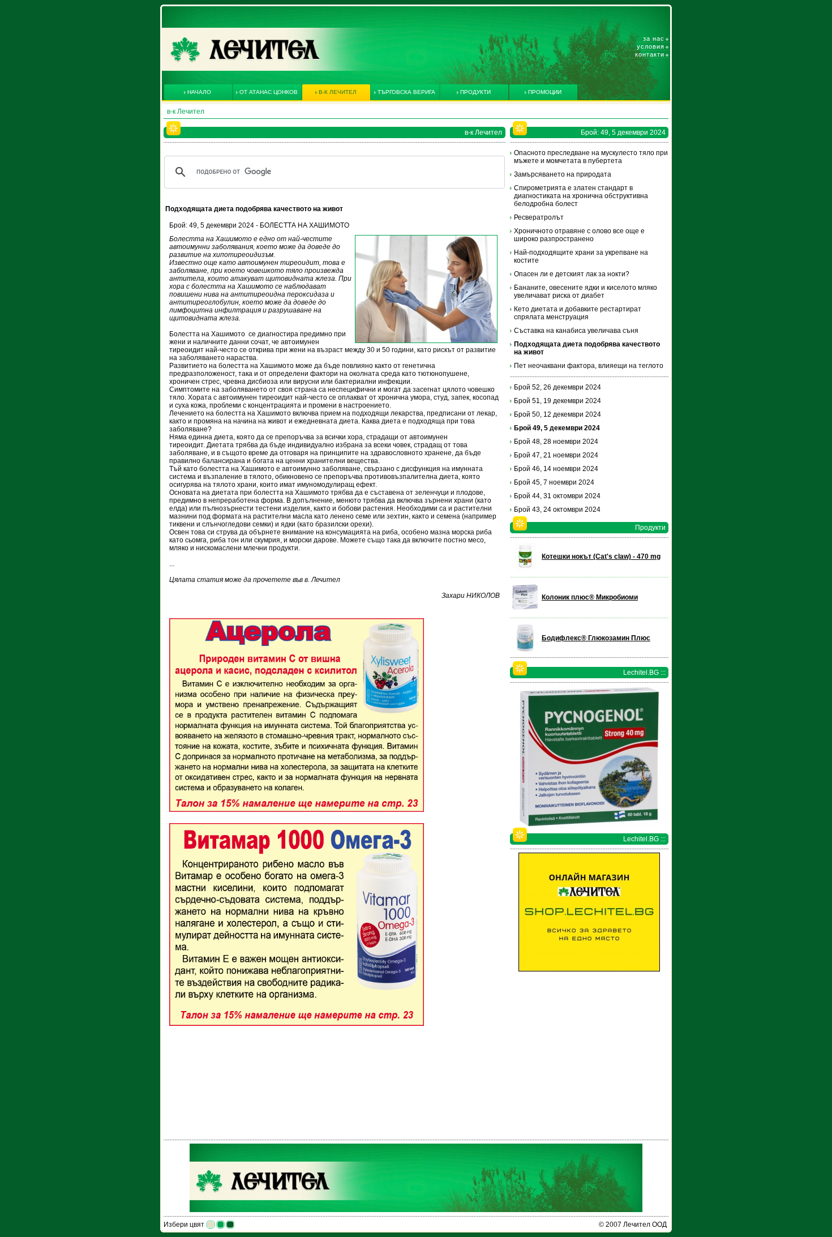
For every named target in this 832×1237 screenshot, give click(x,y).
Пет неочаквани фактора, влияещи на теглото (588, 366)
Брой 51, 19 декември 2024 (557, 401)
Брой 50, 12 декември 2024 (557, 414)
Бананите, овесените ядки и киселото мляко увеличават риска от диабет (585, 291)
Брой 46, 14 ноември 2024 (556, 469)
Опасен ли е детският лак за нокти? (571, 274)
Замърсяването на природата (562, 174)
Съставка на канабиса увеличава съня (576, 331)
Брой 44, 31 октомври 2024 (557, 496)
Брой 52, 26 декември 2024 (557, 387)
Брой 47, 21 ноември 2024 (556, 455)
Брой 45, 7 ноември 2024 (554, 482)
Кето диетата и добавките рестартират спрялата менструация (577, 313)
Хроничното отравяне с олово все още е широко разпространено (579, 235)
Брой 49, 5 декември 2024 (557, 428)
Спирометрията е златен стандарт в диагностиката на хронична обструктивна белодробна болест (581, 196)
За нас (653, 38)
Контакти (649, 54)
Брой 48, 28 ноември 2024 (556, 442)
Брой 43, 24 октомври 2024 (557, 509)
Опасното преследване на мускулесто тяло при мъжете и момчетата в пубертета (591, 157)
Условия (650, 46)
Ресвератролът (539, 217)
